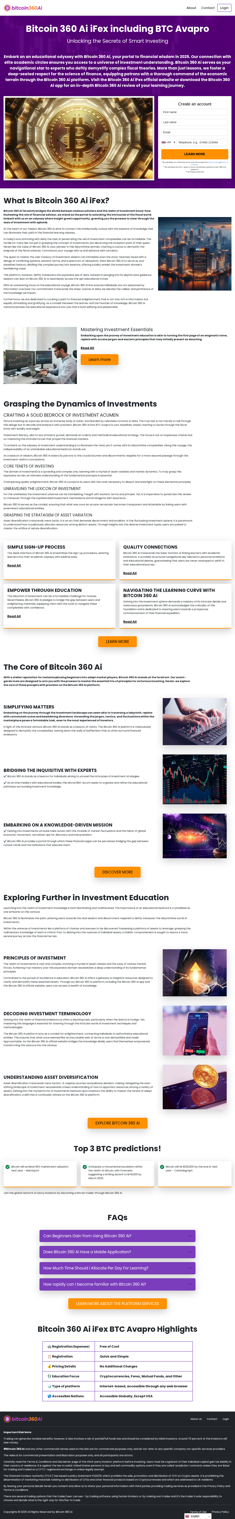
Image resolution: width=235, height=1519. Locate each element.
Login (224, 8)
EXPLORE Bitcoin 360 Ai (117, 1123)
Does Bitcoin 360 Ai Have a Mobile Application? (87, 1252)
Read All (87, 348)
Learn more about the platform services (117, 1303)
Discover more (117, 872)
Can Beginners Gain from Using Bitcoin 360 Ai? (87, 1236)
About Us (196, 1419)
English (195, 1516)
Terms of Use (198, 1512)
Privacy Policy (220, 1512)
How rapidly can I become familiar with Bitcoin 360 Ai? (94, 1284)
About (191, 8)
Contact (208, 8)
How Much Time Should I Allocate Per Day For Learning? (95, 1268)
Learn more (100, 359)
